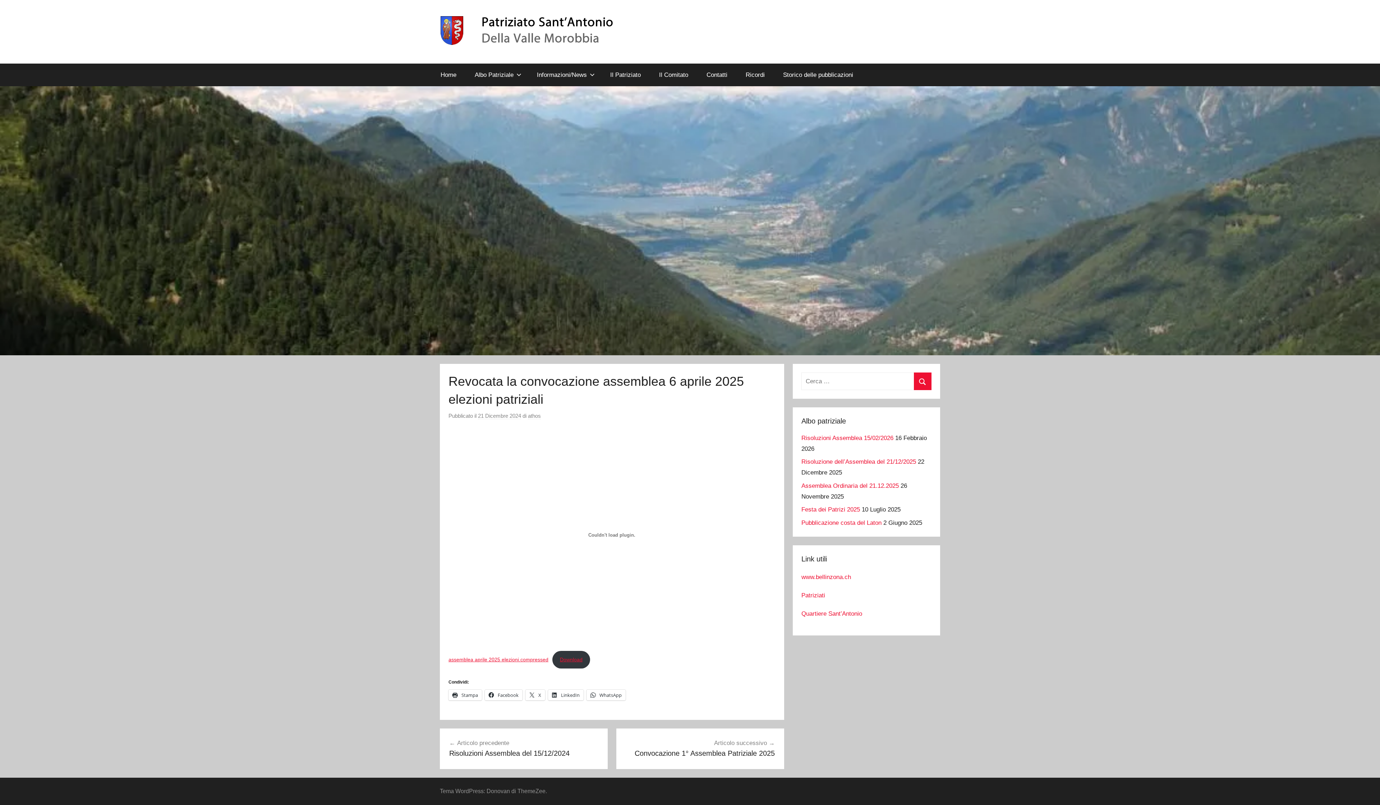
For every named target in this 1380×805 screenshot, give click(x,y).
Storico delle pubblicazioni (818, 74)
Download (571, 659)
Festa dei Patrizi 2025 (830, 509)
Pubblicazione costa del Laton (841, 522)
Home (448, 74)
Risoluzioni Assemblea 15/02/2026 (847, 438)
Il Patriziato (625, 74)
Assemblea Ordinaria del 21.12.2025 (850, 485)
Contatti (717, 74)
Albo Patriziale (494, 74)
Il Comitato (673, 74)
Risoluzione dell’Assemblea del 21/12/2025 (858, 461)
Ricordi (755, 74)
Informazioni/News (562, 74)
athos (534, 416)
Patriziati (813, 595)
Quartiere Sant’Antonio (831, 613)
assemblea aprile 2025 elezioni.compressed (498, 659)
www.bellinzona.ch (826, 577)
